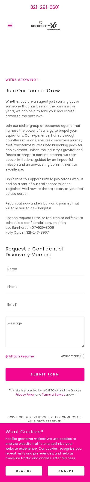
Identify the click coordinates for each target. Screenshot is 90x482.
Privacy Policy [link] (25, 395)
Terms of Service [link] (53, 395)
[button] (11, 25)
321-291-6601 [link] (45, 7)
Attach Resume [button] (21, 356)
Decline (24, 471)
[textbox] (45, 269)
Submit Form (45, 374)
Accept (66, 471)
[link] (45, 25)
